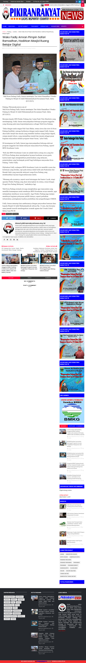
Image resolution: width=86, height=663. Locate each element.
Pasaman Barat (73, 565)
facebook (48, 277)
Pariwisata (17, 610)
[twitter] (79, 1)
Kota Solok (64, 557)
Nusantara (55, 26)
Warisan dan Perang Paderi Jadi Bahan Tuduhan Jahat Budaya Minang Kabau (74, 523)
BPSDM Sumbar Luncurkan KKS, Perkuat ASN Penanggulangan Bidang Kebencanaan (48, 268)
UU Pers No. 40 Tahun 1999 (41, 1)
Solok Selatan (71, 571)
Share (25, 218)
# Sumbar (15, 214)
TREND (13, 619)
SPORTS (63, 26)
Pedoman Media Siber (17, 1)
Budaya (14, 599)
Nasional (11, 26)
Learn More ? (62, 631)
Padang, (29, 48)
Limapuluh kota (75, 557)
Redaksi (28, 1)
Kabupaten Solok (71, 554)
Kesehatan (44, 26)
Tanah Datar (64, 573)
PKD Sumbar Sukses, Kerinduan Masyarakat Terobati (75, 514)
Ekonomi (21, 599)
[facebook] (77, 1)
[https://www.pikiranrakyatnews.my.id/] (69, 597)
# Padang (8, 214)
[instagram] (82, 1)
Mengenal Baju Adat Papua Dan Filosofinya (74, 541)
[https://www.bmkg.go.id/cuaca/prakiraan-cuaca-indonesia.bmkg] (65, 497)
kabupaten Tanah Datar (68, 576)
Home (4, 26)
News (15, 608)
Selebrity (21, 616)
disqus (29, 277)
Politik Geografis (10, 616)
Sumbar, (33, 48)
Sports (7, 619)
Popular (72, 426)
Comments (80, 426)
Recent (63, 426)
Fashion (7, 602)
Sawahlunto (64, 568)
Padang (32, 5)
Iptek (17, 605)
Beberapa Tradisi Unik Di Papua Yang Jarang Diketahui (75, 533)
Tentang (5, 1)
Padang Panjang (65, 559)
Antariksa (19, 596)
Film (13, 602)
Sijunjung (74, 568)
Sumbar (15, 31)
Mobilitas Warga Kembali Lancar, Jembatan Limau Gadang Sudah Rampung (74, 476)
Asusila (7, 599)
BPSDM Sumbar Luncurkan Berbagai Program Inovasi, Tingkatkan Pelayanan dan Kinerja (29, 268)
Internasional (9, 605)
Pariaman (77, 562)
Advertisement (9, 596)
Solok (62, 571)
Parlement (35, 26)
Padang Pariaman (66, 562)
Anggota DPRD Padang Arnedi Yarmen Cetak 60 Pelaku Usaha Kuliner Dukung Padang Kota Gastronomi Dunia (75, 466)
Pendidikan (16, 613)
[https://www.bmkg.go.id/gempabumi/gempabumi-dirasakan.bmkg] (72, 410)
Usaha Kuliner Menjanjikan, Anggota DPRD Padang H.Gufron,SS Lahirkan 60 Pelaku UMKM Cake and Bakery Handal (10, 269)
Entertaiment (23, 26)
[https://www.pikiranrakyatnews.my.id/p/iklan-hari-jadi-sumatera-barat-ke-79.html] (72, 379)
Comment (53, 218)
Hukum (18, 602)
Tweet (11, 218)
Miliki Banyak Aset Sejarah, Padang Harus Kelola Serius (74, 505)
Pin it (39, 218)
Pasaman (63, 565)
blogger (11, 277)
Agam (62, 554)
